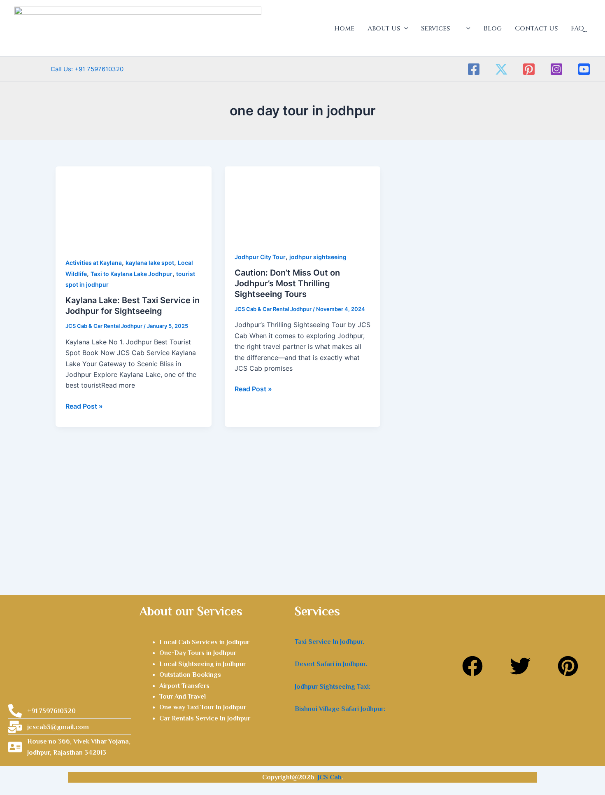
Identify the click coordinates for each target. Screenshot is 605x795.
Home (344, 28)
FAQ (577, 28)
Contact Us (536, 28)
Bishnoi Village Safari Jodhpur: (340, 709)
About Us (384, 28)
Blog (493, 28)
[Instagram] (556, 69)
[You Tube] (584, 69)
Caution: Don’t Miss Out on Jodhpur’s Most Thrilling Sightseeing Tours (287, 283)
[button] (404, 28)
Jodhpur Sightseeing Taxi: (332, 686)
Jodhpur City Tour (260, 256)
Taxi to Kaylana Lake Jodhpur (131, 273)
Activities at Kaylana (93, 262)
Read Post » (84, 405)
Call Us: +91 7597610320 (68, 69)
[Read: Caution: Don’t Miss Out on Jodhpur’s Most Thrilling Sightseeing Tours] (303, 203)
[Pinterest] (528, 69)
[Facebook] (473, 69)
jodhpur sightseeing (318, 256)
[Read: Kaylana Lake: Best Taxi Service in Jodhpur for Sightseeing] (134, 206)
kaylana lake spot (150, 262)
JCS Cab (330, 777)
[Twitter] (501, 69)
